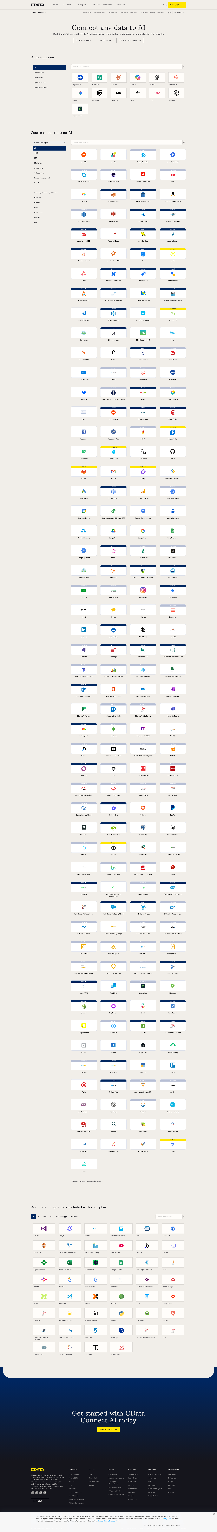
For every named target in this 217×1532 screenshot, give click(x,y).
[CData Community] (44, 1492)
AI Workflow (38, 78)
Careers (131, 1496)
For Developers (112, 13)
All (35, 68)
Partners (131, 1492)
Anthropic (172, 1474)
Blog (150, 1482)
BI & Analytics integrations (130, 40)
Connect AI (93, 1478)
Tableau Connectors (76, 1503)
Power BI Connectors (76, 1499)
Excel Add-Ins (74, 1496)
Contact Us (132, 1499)
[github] (40, 1492)
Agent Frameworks (41, 88)
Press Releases (133, 1478)
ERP (35, 158)
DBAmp (91, 1485)
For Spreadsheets (99, 13)
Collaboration (39, 173)
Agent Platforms (40, 83)
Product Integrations (116, 1478)
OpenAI (171, 1492)
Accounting (38, 168)
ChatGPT (37, 197)
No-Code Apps (61, 1217)
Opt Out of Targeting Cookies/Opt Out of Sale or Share (162, 1525)
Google (37, 217)
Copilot (37, 207)
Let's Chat (174, 5)
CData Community (155, 1474)
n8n (35, 222)
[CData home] (39, 5)
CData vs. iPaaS (114, 1491)
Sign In (169, 13)
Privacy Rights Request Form (108, 1521)
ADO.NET (72, 1482)
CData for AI (122, 5)
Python (71, 1485)
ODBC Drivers (74, 1474)
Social (36, 183)
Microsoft (171, 1485)
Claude (37, 202)
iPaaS (45, 1217)
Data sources (105, 40)
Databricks (38, 212)
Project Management (42, 178)
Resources (152, 1485)
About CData (133, 1474)
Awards (131, 1485)
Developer (74, 1217)
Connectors (124, 13)
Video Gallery (153, 1496)
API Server (72, 1489)
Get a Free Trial (106, 1429)
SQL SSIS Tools (94, 1482)
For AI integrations (83, 40)
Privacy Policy (167, 1519)
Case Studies (153, 1478)
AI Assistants (39, 73)
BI (38, 1217)
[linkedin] (32, 1492)
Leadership (132, 1489)
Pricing (152, 13)
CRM (36, 153)
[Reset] (179, 66)
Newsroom (132, 1482)
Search (162, 5)
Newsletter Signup (155, 1489)
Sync (90, 1474)
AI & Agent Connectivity (113, 1483)
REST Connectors (75, 1492)
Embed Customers (115, 1487)
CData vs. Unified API (116, 1494)
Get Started (178, 13)
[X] (36, 1492)
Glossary (151, 1492)
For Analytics (87, 13)
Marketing (38, 163)
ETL (51, 1217)
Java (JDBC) (73, 1478)
